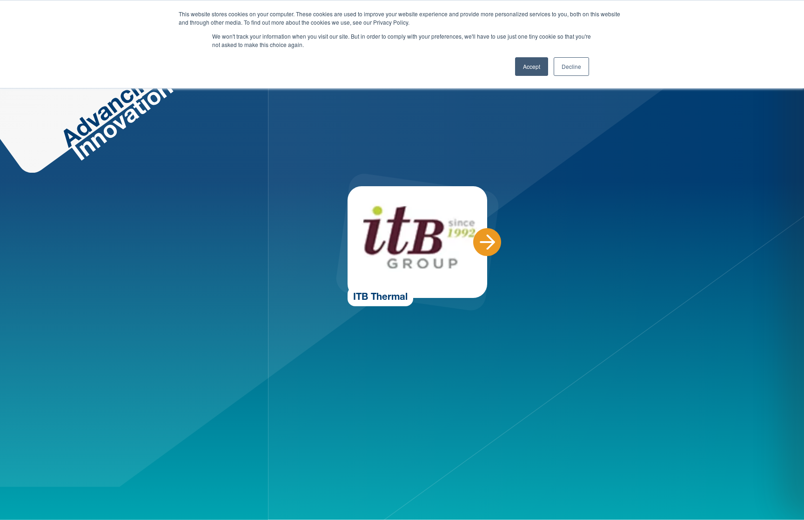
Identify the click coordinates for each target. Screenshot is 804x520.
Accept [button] (531, 66)
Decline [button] (571, 66)
